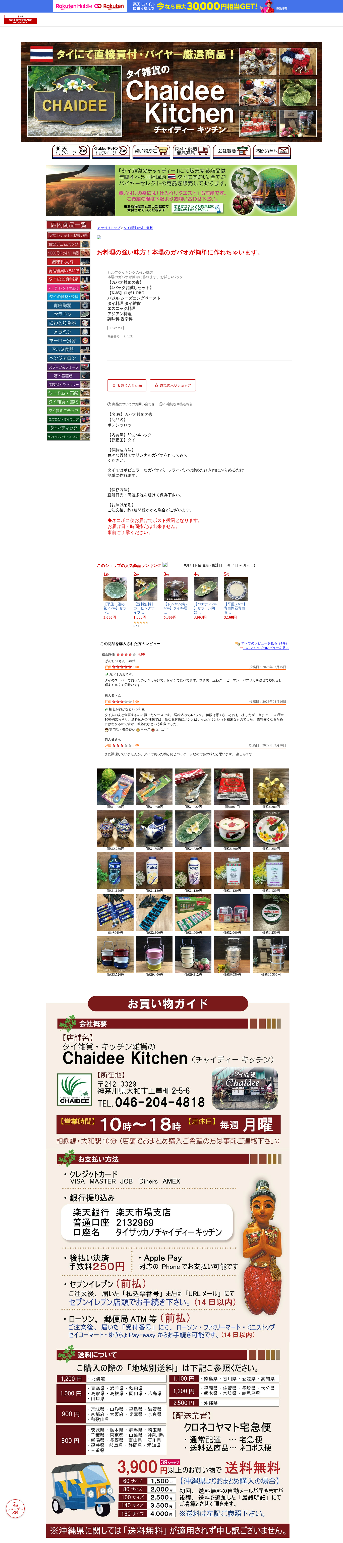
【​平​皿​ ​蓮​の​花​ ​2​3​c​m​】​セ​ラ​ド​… (114, 608)
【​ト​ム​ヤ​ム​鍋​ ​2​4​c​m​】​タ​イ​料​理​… (176, 608)
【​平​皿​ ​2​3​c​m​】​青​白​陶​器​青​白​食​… (235, 608)
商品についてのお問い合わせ (133, 404)
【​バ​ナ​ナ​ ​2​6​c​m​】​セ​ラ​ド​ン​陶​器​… (205, 608)
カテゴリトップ (108, 228)
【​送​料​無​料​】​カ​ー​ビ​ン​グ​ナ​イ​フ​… (144, 608)
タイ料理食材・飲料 (138, 228)
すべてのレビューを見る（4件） (265, 643)
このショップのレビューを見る (266, 648)
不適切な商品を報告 (178, 404)
